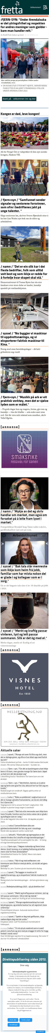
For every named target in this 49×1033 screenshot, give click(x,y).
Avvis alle (13, 1020)
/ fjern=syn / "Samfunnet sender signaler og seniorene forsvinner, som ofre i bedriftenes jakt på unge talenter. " (23, 205)
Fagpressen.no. (26, 1010)
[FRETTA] (12, 13)
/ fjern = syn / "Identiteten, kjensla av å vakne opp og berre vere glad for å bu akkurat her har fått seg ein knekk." (24, 785)
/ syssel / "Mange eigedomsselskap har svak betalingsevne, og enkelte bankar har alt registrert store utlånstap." (24, 905)
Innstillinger (40, 1031)
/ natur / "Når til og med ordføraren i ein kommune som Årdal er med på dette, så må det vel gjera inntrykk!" (24, 863)
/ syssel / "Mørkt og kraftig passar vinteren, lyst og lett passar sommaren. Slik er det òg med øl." (24, 634)
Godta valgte (25, 1020)
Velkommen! (35, 7)
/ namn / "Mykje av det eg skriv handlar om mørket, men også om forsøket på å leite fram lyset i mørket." (24, 516)
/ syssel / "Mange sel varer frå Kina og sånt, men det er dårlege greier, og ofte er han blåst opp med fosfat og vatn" (24, 757)
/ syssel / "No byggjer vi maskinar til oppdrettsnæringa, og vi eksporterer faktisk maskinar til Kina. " (24, 339)
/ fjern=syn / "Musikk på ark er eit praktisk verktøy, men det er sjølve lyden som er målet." (24, 400)
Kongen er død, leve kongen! (20, 114)
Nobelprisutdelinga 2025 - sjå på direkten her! (22, 886)
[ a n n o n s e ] (10, 427)
